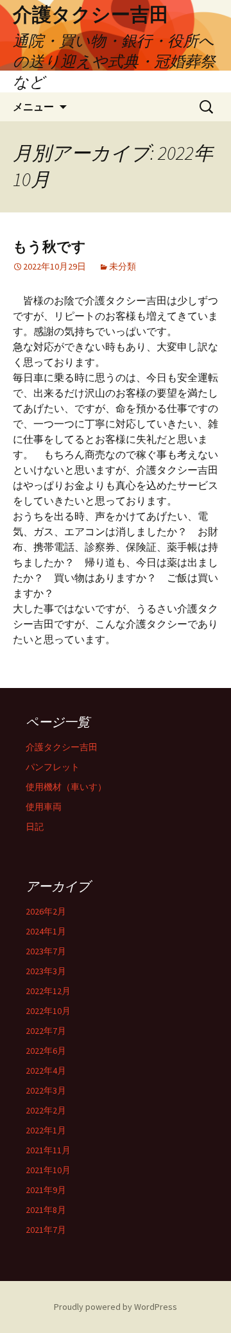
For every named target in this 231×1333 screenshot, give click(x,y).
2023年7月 (46, 951)
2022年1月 (46, 1130)
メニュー (33, 106)
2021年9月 (46, 1190)
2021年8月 (46, 1210)
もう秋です (49, 246)
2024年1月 (46, 931)
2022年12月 (48, 991)
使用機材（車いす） (66, 787)
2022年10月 (48, 1011)
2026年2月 (46, 911)
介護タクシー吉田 (62, 747)
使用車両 (44, 807)
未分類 (122, 266)
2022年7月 (46, 1030)
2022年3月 (46, 1090)
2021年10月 (48, 1170)
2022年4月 (46, 1070)
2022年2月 (46, 1110)
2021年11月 (48, 1150)
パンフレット (53, 767)
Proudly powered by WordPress (115, 1306)
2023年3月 (46, 971)
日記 (35, 826)
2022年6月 (46, 1050)
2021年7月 (46, 1229)
